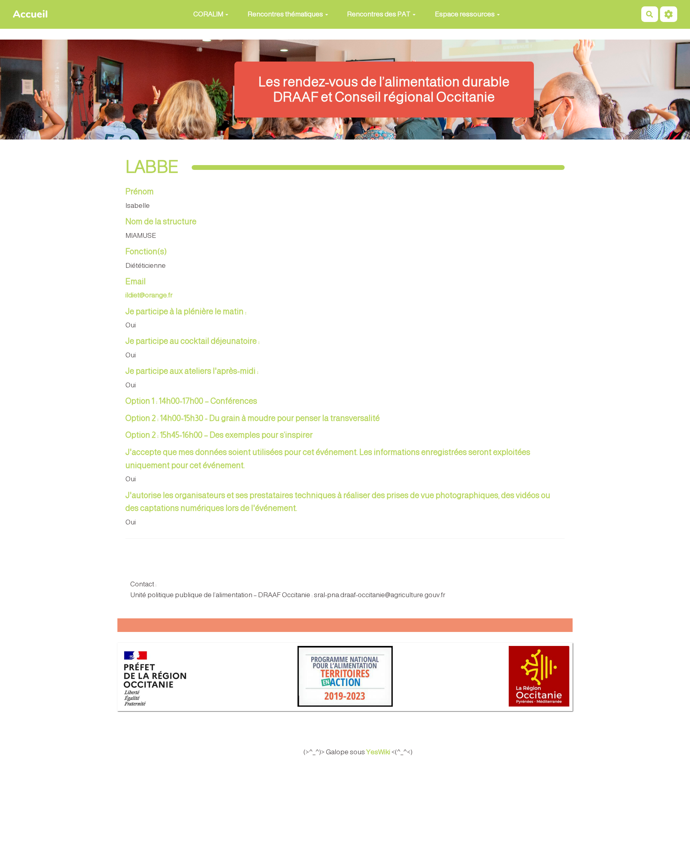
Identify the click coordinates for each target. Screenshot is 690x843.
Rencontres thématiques (285, 14)
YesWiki (378, 752)
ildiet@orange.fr (148, 295)
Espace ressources (465, 14)
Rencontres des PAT (378, 14)
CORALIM (208, 14)
